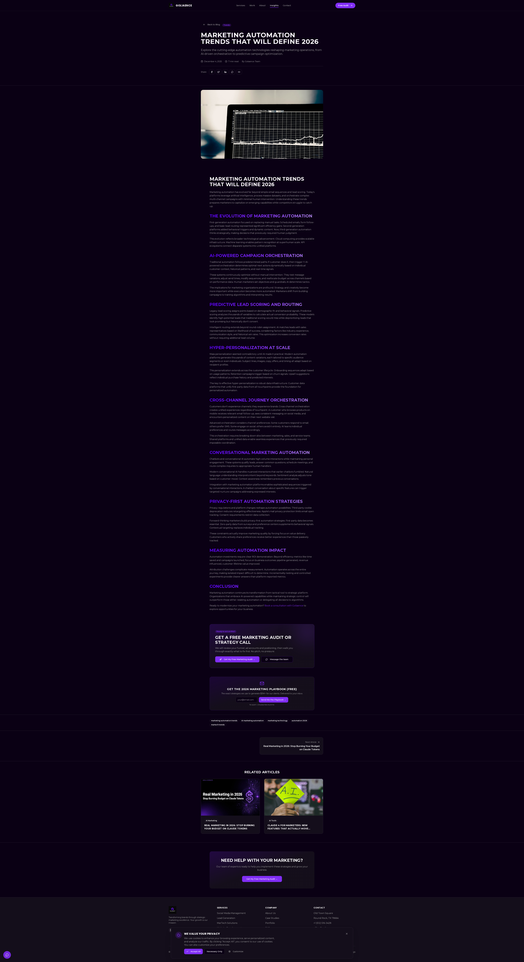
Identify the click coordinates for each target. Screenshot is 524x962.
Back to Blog (213, 24)
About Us (270, 913)
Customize (238, 951)
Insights (274, 5)
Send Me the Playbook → (273, 700)
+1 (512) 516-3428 (322, 923)
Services (240, 5)
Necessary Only (214, 951)
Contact (287, 5)
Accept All (196, 951)
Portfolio (270, 923)
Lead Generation (226, 918)
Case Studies (272, 918)
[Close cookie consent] (347, 934)
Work (252, 5)
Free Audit (343, 5)
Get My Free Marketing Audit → (239, 659)
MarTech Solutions (227, 923)
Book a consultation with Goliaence (284, 605)
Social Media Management (231, 913)
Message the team (279, 659)
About (262, 5)
